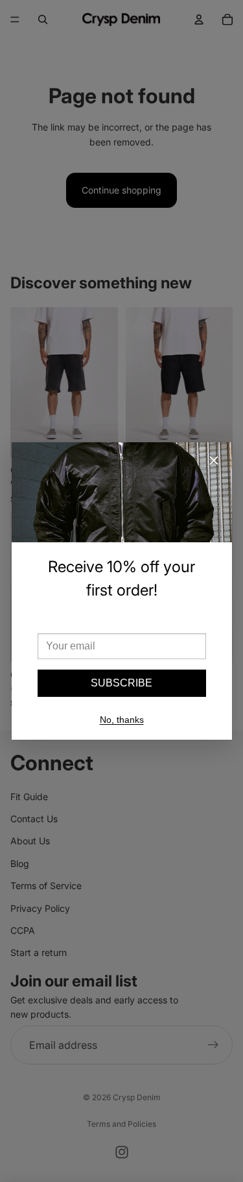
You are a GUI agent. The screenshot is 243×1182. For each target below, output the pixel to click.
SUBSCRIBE (121, 682)
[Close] (214, 460)
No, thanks (122, 719)
